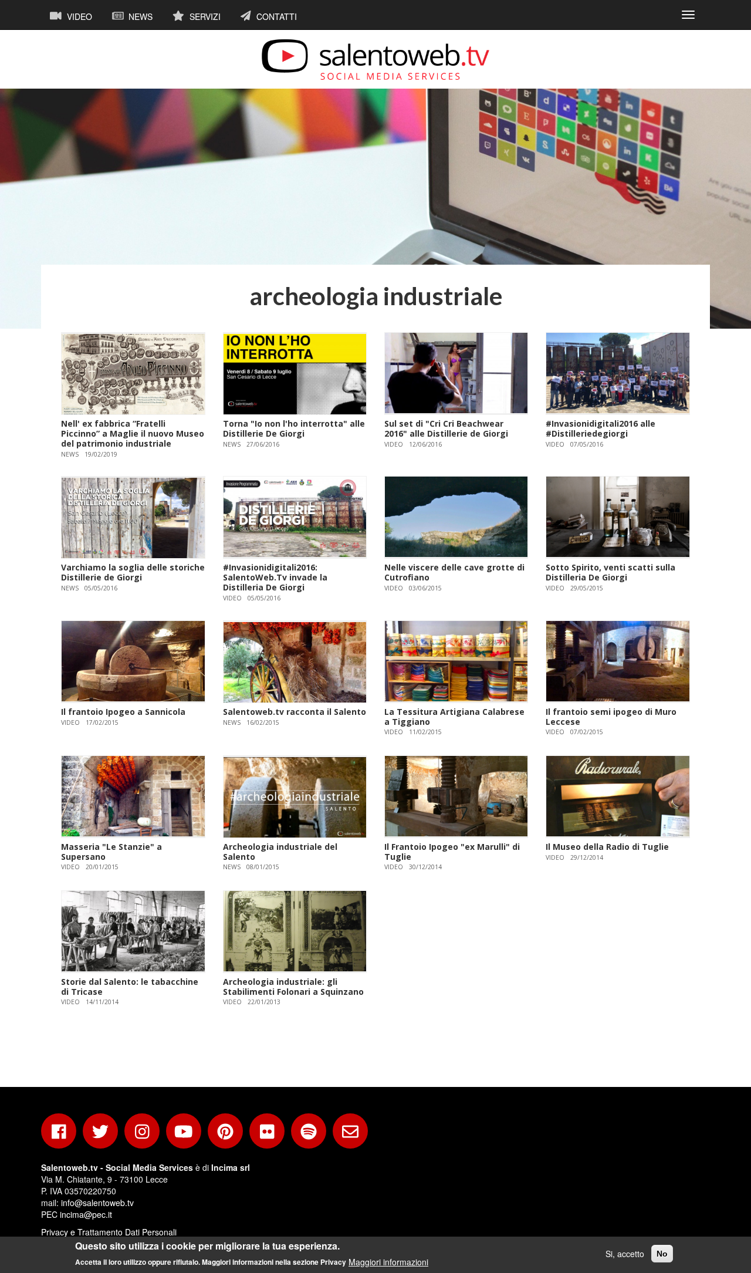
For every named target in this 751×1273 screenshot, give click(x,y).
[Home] (375, 59)
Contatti (275, 16)
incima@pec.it (86, 1214)
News (139, 16)
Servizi (204, 16)
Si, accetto (624, 1254)
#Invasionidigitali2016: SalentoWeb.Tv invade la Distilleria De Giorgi (275, 577)
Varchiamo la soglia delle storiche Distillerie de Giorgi (133, 572)
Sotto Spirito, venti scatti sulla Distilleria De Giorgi (610, 572)
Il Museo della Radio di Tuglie (607, 846)
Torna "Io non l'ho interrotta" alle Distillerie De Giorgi (294, 428)
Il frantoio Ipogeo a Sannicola (123, 711)
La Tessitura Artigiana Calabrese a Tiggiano (454, 716)
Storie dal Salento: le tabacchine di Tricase (129, 986)
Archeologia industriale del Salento (280, 851)
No (662, 1253)
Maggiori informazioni (388, 1261)
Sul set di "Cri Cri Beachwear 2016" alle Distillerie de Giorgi (446, 428)
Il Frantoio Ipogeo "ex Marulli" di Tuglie (452, 851)
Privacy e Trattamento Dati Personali (109, 1232)
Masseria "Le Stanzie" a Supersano (111, 851)
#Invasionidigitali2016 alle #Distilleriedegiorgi (600, 428)
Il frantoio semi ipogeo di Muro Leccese (611, 716)
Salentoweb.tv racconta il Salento (294, 711)
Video (78, 16)
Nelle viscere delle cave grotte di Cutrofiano (454, 572)
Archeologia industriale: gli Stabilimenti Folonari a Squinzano (293, 986)
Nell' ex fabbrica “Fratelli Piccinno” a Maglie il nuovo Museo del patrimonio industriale (132, 433)
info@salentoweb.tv (97, 1202)
